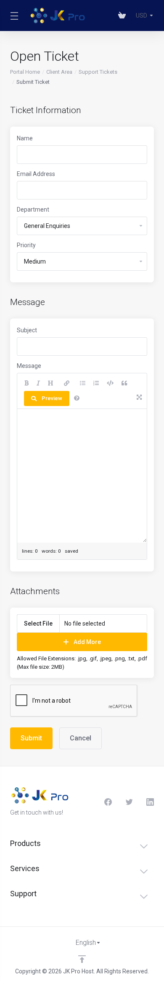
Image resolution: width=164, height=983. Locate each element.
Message (29, 365)
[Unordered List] (82, 383)
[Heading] (50, 383)
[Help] (76, 398)
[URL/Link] (66, 383)
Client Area (59, 72)
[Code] (110, 383)
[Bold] (26, 383)
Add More (87, 642)
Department (33, 209)
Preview (52, 398)
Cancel (80, 738)
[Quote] (124, 383)
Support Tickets (98, 72)
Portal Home (25, 72)
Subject (27, 330)
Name (25, 138)
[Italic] (38, 383)
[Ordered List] (96, 383)
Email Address (36, 174)
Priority (26, 245)
